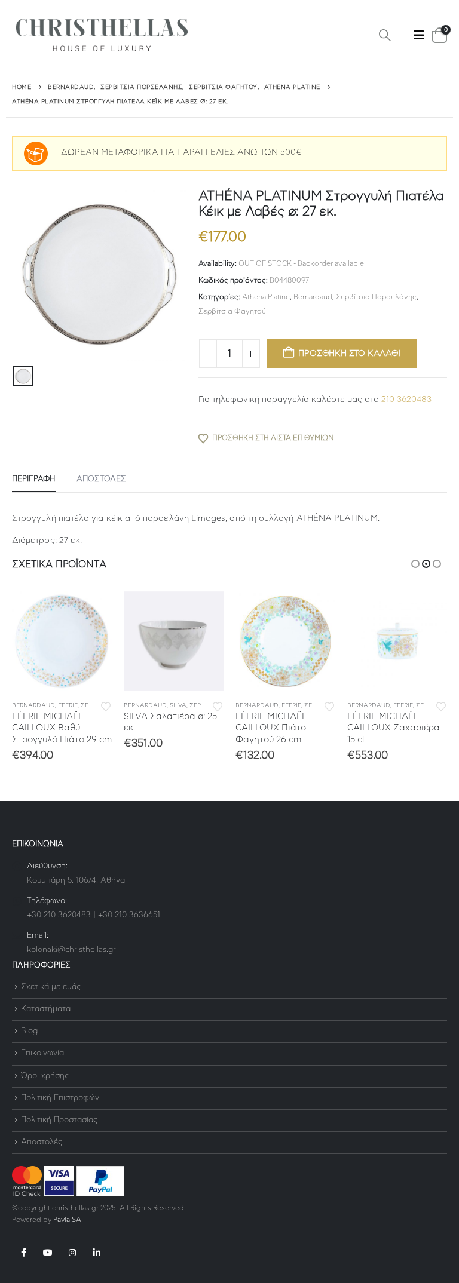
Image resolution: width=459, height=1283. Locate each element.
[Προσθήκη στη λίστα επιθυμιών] (106, 706)
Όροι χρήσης (45, 1076)
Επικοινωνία (42, 1054)
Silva (178, 705)
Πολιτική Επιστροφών (60, 1098)
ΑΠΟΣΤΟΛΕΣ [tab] (101, 479)
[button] (385, 36)
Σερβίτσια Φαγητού (232, 311)
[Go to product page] (62, 641)
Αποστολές (41, 1142)
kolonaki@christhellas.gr (71, 950)
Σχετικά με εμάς (51, 987)
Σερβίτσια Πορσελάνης (376, 296)
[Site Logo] (101, 35)
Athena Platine (266, 296)
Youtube (48, 1252)
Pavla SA (67, 1220)
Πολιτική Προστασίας (59, 1120)
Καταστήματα (46, 1009)
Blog (29, 1031)
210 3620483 (406, 399)
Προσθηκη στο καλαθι (349, 353)
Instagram (72, 1252)
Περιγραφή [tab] (34, 479)
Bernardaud (312, 296)
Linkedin (97, 1252)
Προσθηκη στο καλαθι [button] (92, 611)
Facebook (23, 1252)
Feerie (68, 705)
